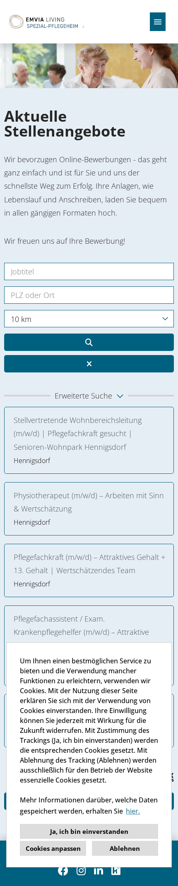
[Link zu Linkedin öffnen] (98, 870)
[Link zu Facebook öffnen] (63, 870)
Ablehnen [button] (125, 848)
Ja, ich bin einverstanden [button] (89, 831)
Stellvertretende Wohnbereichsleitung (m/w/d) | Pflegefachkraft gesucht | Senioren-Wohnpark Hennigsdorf (78, 433)
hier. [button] (133, 811)
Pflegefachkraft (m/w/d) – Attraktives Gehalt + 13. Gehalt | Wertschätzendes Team (89, 563)
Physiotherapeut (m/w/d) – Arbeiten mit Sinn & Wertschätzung (89, 502)
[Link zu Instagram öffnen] (81, 870)
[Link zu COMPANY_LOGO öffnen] (45, 21)
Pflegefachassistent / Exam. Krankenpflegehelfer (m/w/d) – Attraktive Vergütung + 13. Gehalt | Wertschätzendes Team (86, 639)
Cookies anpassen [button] (53, 848)
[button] (89, 395)
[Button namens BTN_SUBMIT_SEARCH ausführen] (89, 342)
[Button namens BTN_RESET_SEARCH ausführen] (89, 363)
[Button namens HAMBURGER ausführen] (158, 21)
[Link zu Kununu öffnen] (116, 870)
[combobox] (89, 318)
